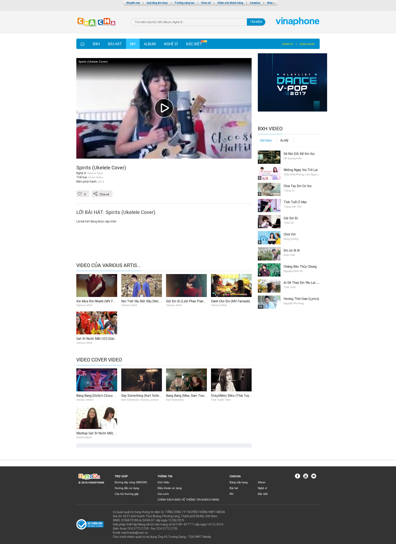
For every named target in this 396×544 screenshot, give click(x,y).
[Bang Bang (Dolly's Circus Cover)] (96, 380)
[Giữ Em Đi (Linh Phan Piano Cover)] (186, 285)
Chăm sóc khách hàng (230, 2)
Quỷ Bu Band (83, 437)
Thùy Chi (289, 222)
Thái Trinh (290, 287)
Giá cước (163, 493)
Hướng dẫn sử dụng (127, 488)
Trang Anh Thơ (293, 206)
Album (150, 44)
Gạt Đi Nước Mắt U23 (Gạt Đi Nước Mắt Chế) (108, 338)
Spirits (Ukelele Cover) (101, 168)
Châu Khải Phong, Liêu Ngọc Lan (303, 174)
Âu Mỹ (284, 140)
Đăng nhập (307, 44)
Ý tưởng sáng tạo (184, 2)
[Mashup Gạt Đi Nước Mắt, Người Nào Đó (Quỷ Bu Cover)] (96, 417)
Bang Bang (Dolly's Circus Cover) (99, 395)
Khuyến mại (133, 2)
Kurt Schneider (175, 399)
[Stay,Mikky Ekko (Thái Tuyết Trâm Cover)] (231, 380)
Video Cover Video (99, 360)
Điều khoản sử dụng (170, 488)
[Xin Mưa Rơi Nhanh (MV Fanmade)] (96, 285)
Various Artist (84, 305)
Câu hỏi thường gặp (127, 493)
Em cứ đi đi (292, 250)
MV (133, 44)
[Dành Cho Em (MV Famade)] (231, 285)
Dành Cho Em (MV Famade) (230, 301)
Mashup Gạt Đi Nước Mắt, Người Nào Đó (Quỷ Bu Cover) (116, 433)
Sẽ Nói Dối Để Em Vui (299, 154)
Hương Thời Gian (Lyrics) (301, 299)
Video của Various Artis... (108, 265)
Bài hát (115, 44)
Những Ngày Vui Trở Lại (301, 170)
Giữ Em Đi (291, 218)
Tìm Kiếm (256, 22)
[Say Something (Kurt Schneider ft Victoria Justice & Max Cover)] (141, 380)
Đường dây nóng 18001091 (131, 482)
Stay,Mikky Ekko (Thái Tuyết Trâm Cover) (241, 395)
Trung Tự (289, 190)
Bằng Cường (291, 239)
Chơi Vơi (290, 234)
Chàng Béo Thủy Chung (300, 266)
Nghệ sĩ (171, 44)
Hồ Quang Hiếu (293, 158)
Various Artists (85, 399)
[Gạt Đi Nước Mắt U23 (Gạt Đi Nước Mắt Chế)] (96, 322)
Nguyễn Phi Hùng (294, 303)
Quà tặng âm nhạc (157, 2)
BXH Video (270, 129)
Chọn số (206, 2)
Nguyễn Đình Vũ (293, 271)
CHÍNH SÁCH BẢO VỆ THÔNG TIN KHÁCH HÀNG (188, 499)
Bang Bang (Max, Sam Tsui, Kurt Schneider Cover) (201, 395)
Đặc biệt (194, 44)
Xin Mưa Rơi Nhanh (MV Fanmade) (100, 301)
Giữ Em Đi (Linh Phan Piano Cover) (190, 301)
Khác (270, 2)
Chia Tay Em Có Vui (297, 186)
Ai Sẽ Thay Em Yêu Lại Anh (303, 282)
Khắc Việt (289, 255)
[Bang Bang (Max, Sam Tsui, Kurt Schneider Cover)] (186, 380)
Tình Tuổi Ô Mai (295, 202)
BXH (96, 44)
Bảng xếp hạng (239, 482)
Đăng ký (287, 44)
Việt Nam (266, 140)
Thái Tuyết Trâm (221, 399)
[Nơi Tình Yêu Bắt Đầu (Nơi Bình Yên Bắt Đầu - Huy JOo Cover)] (141, 285)
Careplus (255, 2)
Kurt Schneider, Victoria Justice (140, 399)
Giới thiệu (163, 482)
